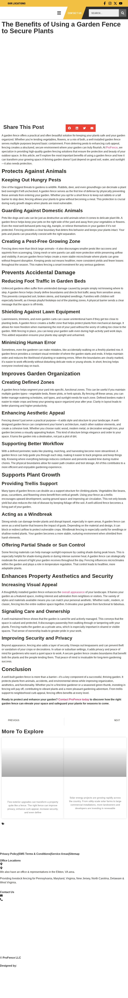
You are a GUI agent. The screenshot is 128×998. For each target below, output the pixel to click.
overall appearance (73, 592)
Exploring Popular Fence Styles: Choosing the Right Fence (33, 790)
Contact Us (75, 13)
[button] (69, 128)
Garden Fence (13, 823)
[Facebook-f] (104, 3)
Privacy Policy (9, 853)
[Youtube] (120, 3)
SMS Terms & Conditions (34, 853)
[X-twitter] (115, 3)
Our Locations (16, 3)
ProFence (112, 147)
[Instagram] (110, 3)
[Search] (122, 13)
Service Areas (59, 853)
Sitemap (74, 853)
